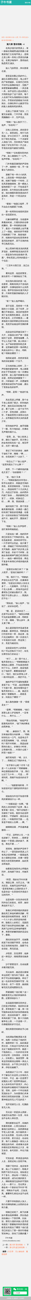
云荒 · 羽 (18, 37)
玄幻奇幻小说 (10, 37)
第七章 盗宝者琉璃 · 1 (18, 1247)
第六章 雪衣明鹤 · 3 (17, 1245)
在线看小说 (10, 1298)
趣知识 (16, 1298)
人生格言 (21, 1298)
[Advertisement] (15, 20)
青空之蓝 (25, 37)
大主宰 (10, 1251)
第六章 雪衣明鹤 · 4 (7, 40)
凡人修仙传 (19, 1251)
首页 (3, 37)
